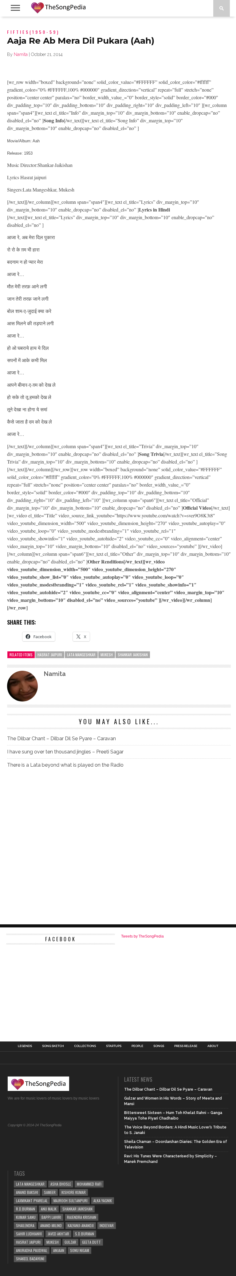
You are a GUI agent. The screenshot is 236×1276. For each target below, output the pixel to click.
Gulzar (70, 1242)
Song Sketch (53, 1046)
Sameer (50, 1192)
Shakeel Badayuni (30, 1258)
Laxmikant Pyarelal (32, 1200)
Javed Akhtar (58, 1233)
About (212, 1046)
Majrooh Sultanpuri (70, 1200)
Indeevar (107, 1225)
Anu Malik (49, 1208)
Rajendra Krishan (81, 1217)
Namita (21, 54)
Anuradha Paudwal (31, 1250)
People (137, 1046)
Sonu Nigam (79, 1250)
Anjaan (58, 1250)
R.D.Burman (25, 1208)
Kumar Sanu (26, 1217)
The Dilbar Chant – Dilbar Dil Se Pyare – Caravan (61, 738)
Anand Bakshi (27, 1192)
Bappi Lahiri (51, 1217)
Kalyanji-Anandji (81, 1225)
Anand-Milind (51, 1225)
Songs (158, 1046)
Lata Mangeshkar (81, 654)
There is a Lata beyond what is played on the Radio (65, 765)
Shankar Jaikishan (133, 654)
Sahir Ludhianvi (29, 1233)
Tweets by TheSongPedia (142, 936)
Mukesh (106, 654)
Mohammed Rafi (89, 1184)
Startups (113, 1046)
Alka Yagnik (102, 1200)
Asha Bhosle (60, 1184)
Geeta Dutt (91, 1242)
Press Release (185, 1046)
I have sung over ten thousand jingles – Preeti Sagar (65, 752)
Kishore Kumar (73, 1192)
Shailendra (25, 1225)
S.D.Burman (84, 1233)
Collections (85, 1046)
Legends (25, 1046)
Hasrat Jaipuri (49, 654)
